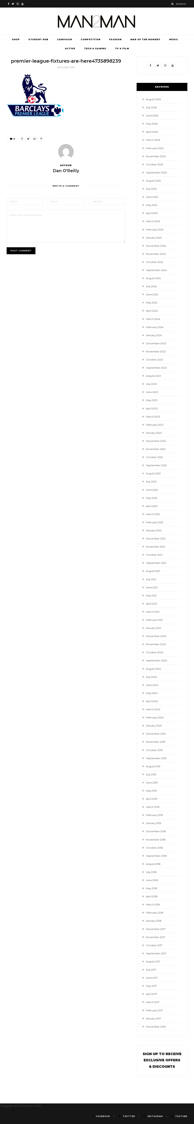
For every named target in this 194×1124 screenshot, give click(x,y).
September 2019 (156, 758)
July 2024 (151, 286)
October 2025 (154, 164)
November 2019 (155, 741)
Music (173, 39)
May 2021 (151, 595)
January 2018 (153, 920)
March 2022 (153, 514)
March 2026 (153, 139)
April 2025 (152, 213)
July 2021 (151, 579)
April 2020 (152, 701)
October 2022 (154, 457)
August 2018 (153, 863)
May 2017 (151, 985)
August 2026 (153, 99)
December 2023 (156, 343)
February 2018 (154, 912)
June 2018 (152, 880)
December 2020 (156, 636)
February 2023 (154, 424)
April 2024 (152, 310)
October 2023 (154, 359)
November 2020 (156, 644)
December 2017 (155, 929)
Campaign (64, 39)
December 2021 (155, 538)
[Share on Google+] (35, 139)
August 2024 (153, 278)
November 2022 (156, 449)
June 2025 (152, 196)
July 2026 (151, 107)
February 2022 (154, 522)
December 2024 (156, 245)
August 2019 (153, 766)
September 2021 (156, 562)
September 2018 (156, 855)
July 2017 (151, 969)
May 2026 (151, 123)
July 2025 (151, 188)
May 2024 (151, 302)
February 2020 (155, 717)
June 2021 (151, 587)
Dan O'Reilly (66, 170)
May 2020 (152, 693)
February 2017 (154, 1010)
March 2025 (153, 221)
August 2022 (153, 473)
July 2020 (151, 676)
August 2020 (153, 668)
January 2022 (154, 530)
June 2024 (152, 294)
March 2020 (153, 709)
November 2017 (155, 937)
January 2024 (154, 335)
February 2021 (154, 619)
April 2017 (151, 993)
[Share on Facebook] (22, 139)
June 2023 (152, 392)
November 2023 (156, 351)
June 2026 (152, 115)
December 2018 (156, 831)
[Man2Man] (97, 21)
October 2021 (154, 554)
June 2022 (152, 489)
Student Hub (38, 39)
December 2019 (156, 733)
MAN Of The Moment (145, 39)
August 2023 (153, 375)
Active (70, 48)
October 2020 (154, 652)
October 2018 (154, 847)
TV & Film (122, 48)
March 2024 (153, 318)
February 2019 (154, 815)
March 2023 (153, 416)
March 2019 (153, 806)
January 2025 (154, 237)
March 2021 (152, 611)
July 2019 (151, 774)
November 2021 (155, 546)
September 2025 (156, 172)
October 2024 (154, 261)
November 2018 (155, 839)
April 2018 (151, 896)
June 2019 (152, 782)
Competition (90, 39)
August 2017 (153, 961)
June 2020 (152, 684)
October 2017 (154, 945)
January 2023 (154, 432)
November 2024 (156, 253)
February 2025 (154, 229)
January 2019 (153, 823)
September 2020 (156, 660)
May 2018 (151, 888)
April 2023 (152, 408)
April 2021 (151, 603)
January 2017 (153, 1018)
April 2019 (151, 798)
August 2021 (153, 570)
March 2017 (152, 1002)
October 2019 (154, 750)
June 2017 (151, 977)
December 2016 (156, 1026)
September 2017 (156, 953)
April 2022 (152, 506)
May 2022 (151, 497)
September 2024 (156, 270)
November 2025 (156, 156)
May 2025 (151, 204)
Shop (16, 39)
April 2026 (152, 131)
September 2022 (156, 465)
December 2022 (156, 440)
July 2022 (151, 481)
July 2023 (151, 383)
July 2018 (151, 872)
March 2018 (153, 904)
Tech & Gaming (95, 48)
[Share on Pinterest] (41, 139)
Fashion (115, 39)
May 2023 (151, 400)
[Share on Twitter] (28, 139)
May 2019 (151, 790)
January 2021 (153, 627)
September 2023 (156, 367)
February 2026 (154, 148)
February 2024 (154, 327)
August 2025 (153, 180)
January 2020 (154, 725)
